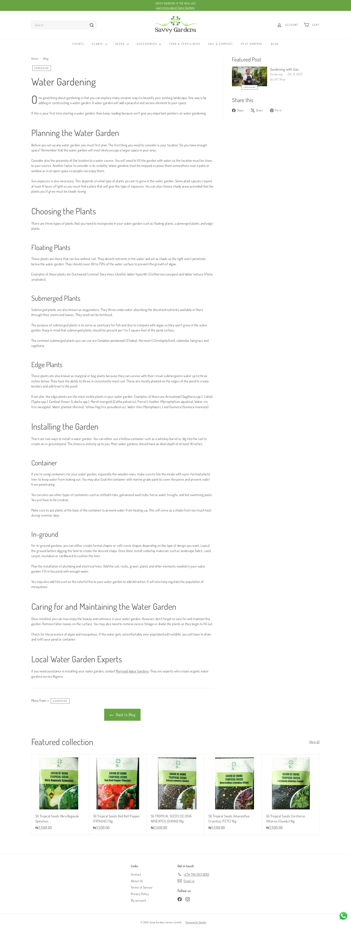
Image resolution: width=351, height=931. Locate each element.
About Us (137, 881)
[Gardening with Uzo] (249, 76)
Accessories (147, 43)
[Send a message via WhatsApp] (343, 915)
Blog (274, 43)
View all (314, 742)
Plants (98, 43)
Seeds (120, 43)
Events (78, 43)
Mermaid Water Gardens (132, 671)
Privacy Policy (140, 894)
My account (138, 900)
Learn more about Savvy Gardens (175, 7)
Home (35, 58)
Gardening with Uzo (284, 69)
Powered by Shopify (196, 922)
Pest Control (252, 43)
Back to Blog (125, 714)
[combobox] (63, 25)
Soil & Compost (220, 43)
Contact (136, 874)
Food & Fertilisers (184, 43)
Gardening (41, 68)
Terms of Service (142, 887)
